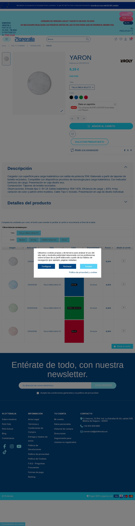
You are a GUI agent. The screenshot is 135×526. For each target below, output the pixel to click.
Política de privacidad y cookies (83, 272)
